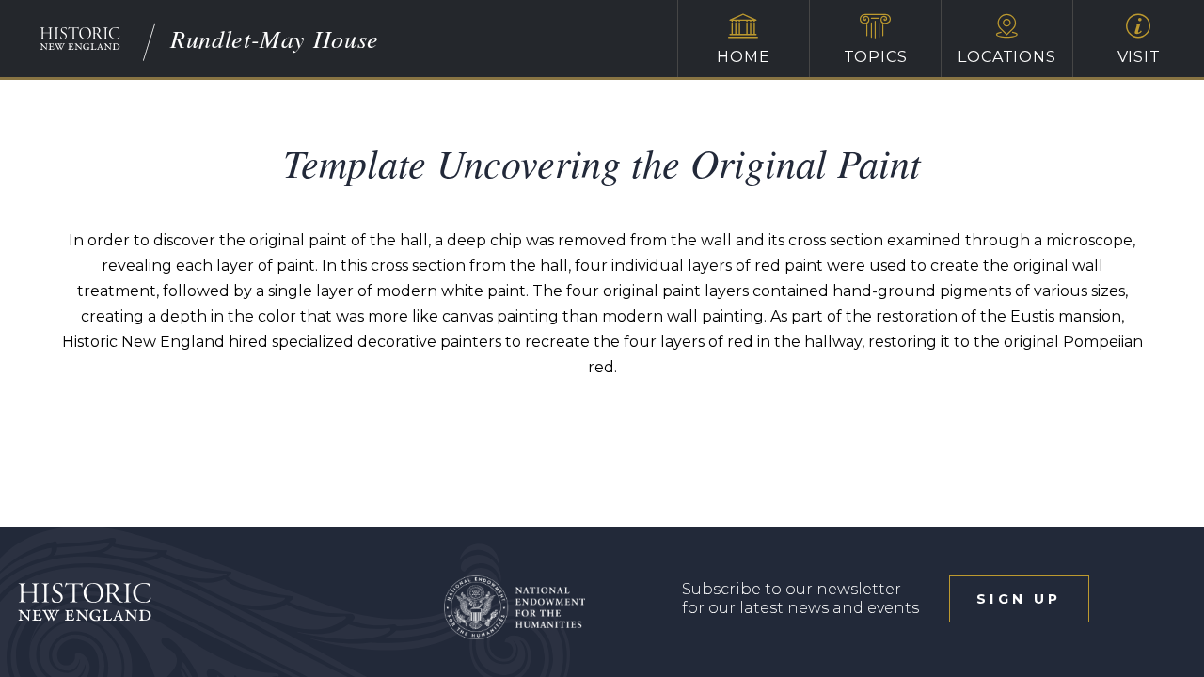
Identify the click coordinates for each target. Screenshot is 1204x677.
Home (743, 57)
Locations (1006, 57)
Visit (1139, 57)
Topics (876, 57)
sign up (1018, 598)
